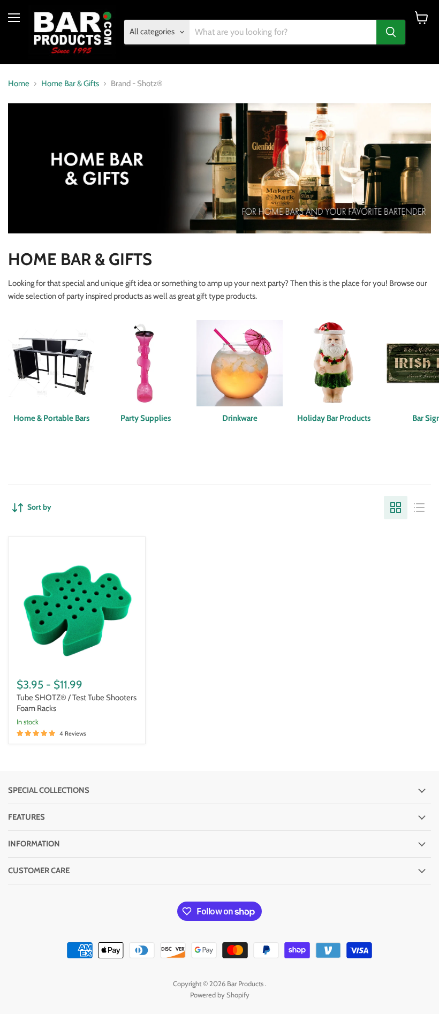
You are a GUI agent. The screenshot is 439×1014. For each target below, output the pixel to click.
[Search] (390, 32)
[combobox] (283, 32)
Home (18, 83)
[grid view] (395, 507)
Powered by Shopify (219, 994)
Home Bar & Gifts (70, 83)
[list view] (419, 507)
